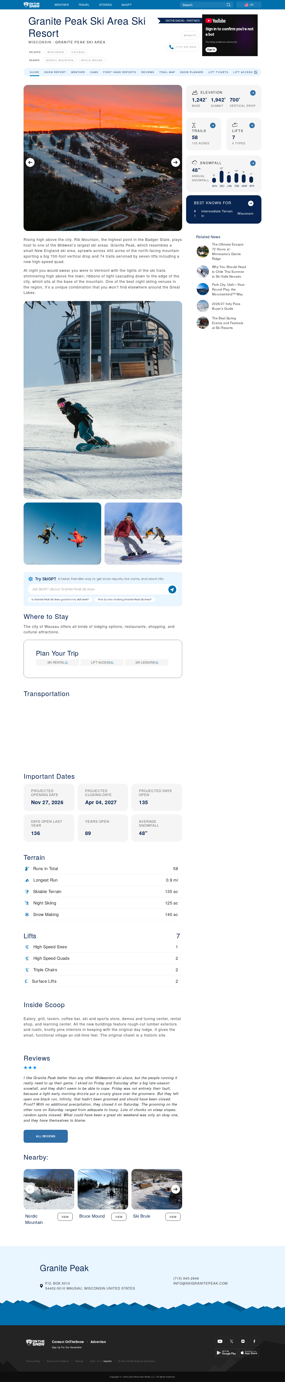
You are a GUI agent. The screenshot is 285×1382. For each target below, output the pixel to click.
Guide (34, 72)
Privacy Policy (33, 1361)
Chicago (78, 52)
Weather (61, 5)
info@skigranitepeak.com (200, 1283)
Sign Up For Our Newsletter (67, 1347)
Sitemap (79, 1361)
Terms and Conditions (58, 1361)
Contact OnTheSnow (68, 1341)
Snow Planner (191, 72)
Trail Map (167, 72)
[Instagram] (242, 1341)
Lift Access (243, 72)
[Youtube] (220, 1341)
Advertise (98, 1341)
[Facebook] (254, 1341)
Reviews (147, 72)
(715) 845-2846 (186, 47)
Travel (84, 5)
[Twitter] (231, 1341)
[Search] (228, 5)
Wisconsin (55, 52)
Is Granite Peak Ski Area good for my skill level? (60, 599)
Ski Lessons (145, 662)
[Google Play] (226, 1352)
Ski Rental (56, 662)
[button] (103, 731)
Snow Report (55, 72)
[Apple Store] (249, 1352)
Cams (94, 72)
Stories (105, 5)
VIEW (65, 1216)
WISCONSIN (40, 42)
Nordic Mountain (60, 60)
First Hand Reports (119, 72)
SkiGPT (126, 5)
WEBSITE (190, 35)
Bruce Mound (92, 60)
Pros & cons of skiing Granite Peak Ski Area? (125, 599)
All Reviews (45, 1136)
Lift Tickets (218, 72)
